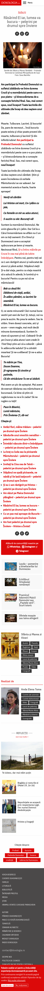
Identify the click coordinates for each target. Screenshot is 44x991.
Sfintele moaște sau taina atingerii (28, 616)
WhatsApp (15, 546)
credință (9, 860)
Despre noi (7, 957)
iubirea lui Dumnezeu (29, 860)
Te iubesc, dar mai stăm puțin (16, 772)
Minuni (25, 651)
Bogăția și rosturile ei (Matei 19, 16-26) (28, 784)
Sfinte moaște (28, 655)
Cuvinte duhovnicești (31, 698)
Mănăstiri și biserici (30, 714)
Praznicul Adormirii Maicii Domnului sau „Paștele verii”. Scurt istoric (27, 600)
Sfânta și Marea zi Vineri (31, 635)
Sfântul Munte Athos (30, 663)
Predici (25, 667)
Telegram (23, 550)
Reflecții (22, 12)
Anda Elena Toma (31, 689)
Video (34, 667)
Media (4, 897)
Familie (5, 882)
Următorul (39, 60)
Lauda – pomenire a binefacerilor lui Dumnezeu (28, 566)
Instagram (30, 546)
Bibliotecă (7, 890)
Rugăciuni (26, 647)
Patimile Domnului (16, 855)
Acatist (25, 643)
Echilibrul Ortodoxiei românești (24, 582)
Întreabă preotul (10, 893)
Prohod (15, 850)
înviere (33, 855)
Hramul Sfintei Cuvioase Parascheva (18, 905)
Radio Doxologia (9, 942)
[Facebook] (17, 34)
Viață (36, 647)
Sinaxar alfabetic (10, 927)
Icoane (34, 651)
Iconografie (27, 718)
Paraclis (35, 643)
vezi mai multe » (22, 737)
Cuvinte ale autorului (31, 694)
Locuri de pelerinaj (30, 659)
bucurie (28, 850)
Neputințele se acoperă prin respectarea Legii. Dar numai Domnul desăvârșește (29, 806)
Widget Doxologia (10, 939)
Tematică (6, 924)
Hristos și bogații (26, 821)
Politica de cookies (11, 961)
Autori (5, 912)
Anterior (4, 60)
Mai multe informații (16, 980)
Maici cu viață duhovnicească (15, 920)
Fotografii (26, 671)
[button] (27, 2)
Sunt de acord (7, 985)
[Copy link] (27, 34)
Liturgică (6, 886)
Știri (4, 901)
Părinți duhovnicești (12, 916)
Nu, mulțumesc (21, 985)
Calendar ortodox (10, 935)
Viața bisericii (9, 875)
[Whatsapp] (22, 34)
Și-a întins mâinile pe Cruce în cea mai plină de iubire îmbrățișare (21, 254)
